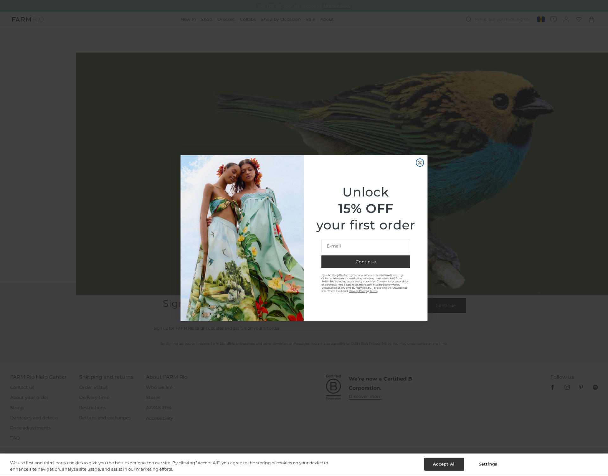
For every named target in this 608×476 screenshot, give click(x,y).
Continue (366, 262)
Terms (373, 291)
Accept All (444, 463)
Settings (488, 463)
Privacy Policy (358, 291)
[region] (304, 464)
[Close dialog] (420, 162)
